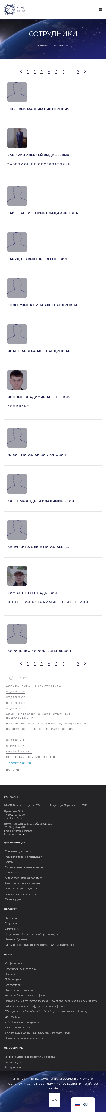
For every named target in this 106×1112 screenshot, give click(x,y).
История (14, 769)
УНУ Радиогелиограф (18, 1027)
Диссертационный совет (20, 990)
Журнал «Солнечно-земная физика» (27, 995)
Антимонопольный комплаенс (23, 883)
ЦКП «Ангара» (13, 1016)
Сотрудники (20, 763)
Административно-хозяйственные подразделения (38, 716)
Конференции (13, 963)
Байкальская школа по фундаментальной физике (35, 1006)
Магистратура (13, 1062)
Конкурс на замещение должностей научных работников (39, 944)
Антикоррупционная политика (23, 878)
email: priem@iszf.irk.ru (18, 830)
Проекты (10, 974)
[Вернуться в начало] (9, 9)
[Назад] (21, 71)
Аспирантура (13, 1067)
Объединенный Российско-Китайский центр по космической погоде (46, 1011)
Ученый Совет (19, 751)
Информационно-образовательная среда (30, 1057)
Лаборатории (13, 979)
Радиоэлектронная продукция (23, 857)
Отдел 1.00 (15, 691)
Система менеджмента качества (24, 867)
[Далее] (84, 71)
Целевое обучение (16, 939)
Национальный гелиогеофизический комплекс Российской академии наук (51, 1001)
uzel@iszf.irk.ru (21, 818)
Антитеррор (12, 872)
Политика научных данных (21, 888)
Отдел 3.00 (16, 703)
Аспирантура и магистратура (33, 686)
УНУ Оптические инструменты (23, 1022)
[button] (100, 9)
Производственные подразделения (40, 729)
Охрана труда (13, 899)
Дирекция (15, 740)
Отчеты (9, 862)
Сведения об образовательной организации (31, 934)
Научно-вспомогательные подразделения (46, 723)
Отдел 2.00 (16, 697)
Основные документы (18, 851)
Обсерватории (13, 985)
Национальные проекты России (24, 1038)
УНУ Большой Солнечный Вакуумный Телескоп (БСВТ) (38, 1032)
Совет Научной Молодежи (30, 757)
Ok (54, 1099)
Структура (15, 745)
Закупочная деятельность (20, 894)
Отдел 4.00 (16, 708)
